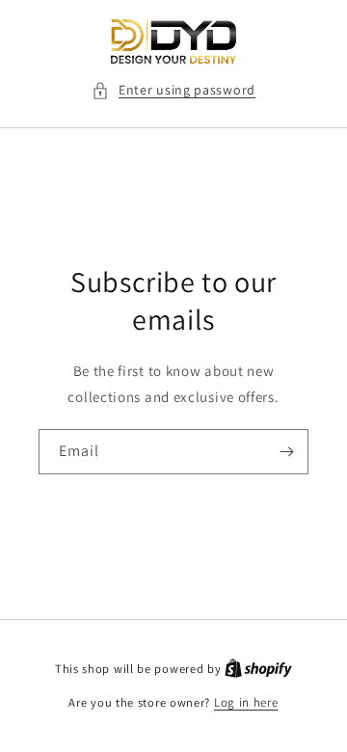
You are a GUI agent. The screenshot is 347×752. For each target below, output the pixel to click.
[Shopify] (258, 668)
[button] (173, 90)
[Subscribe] (286, 451)
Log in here (246, 702)
